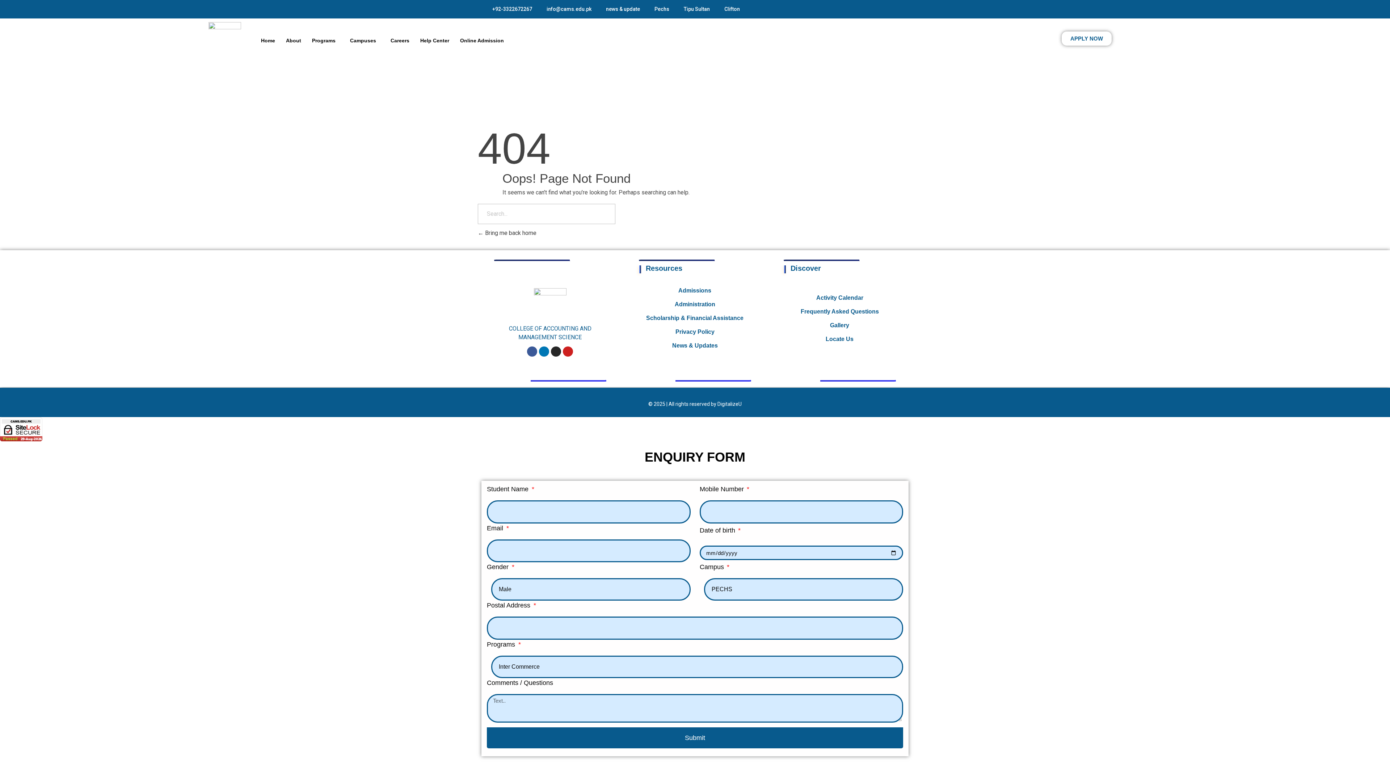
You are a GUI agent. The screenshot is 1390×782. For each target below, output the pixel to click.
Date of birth (718, 530)
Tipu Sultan (697, 9)
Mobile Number (723, 489)
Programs (324, 40)
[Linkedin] (544, 351)
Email (496, 528)
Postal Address (509, 605)
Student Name (508, 489)
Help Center (434, 40)
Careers (400, 40)
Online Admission (482, 40)
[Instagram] (556, 351)
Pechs (661, 9)
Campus (713, 567)
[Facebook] (532, 351)
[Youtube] (568, 351)
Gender (498, 567)
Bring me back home (510, 233)
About (293, 40)
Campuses (363, 40)
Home (268, 40)
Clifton (732, 9)
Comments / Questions (520, 682)
